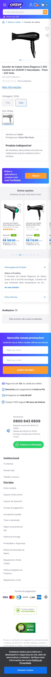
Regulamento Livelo (12, 580)
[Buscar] (45, 12)
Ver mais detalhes (12, 287)
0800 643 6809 (26, 421)
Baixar (35, 175)
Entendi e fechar (25, 670)
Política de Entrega (12, 537)
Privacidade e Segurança (14, 543)
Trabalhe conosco (11, 477)
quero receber (25, 370)
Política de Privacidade (31, 661)
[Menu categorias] (4, 5)
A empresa (8, 464)
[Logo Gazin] (15, 5)
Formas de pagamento (13, 508)
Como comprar (10, 488)
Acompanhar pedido (12, 514)
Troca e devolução (12, 520)
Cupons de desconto (13, 501)
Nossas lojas (9, 470)
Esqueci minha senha (13, 494)
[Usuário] (31, 5)
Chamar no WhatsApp (31, 444)
